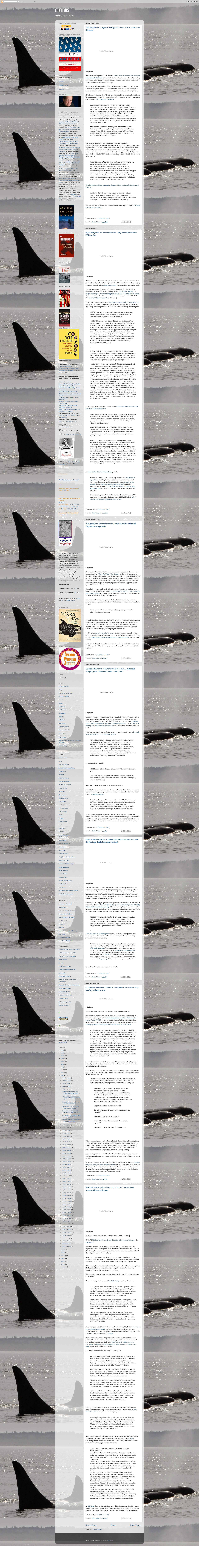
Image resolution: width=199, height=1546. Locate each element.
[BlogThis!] (124, 222)
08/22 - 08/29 (67, 1162)
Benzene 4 (62, 828)
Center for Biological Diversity (68, 931)
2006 (63, 1258)
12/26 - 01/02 (66, 1078)
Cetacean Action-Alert (65, 904)
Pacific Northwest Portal (66, 894)
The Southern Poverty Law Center (69, 950)
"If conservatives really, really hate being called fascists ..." (68, 369)
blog (131, 1439)
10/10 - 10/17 (66, 1142)
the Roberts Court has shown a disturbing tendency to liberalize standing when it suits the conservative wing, (111, 1344)
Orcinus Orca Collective (66, 914)
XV (62, 509)
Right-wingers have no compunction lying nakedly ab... (71, 1097)
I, (80, 413)
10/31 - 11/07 (66, 1133)
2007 (63, 1256)
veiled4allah (62, 840)
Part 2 (73, 462)
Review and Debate (66, 366)
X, (79, 415)
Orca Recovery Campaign (66, 917)
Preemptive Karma (64, 781)
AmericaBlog (63, 746)
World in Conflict (64, 860)
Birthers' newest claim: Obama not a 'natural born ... (71, 1120)
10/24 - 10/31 (66, 1136)
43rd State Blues (63, 808)
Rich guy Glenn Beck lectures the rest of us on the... (71, 1103)
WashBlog (62, 791)
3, (69, 421)
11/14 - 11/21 (66, 1128)
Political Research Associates (67, 953)
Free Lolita (62, 934)
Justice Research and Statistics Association (67, 981)
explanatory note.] (72, 509)
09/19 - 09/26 (67, 1150)
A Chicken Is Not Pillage (66, 864)
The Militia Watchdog (65, 976)
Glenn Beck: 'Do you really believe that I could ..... (70, 1107)
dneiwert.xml (63, 1042)
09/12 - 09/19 (66, 1153)
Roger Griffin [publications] (67, 970)
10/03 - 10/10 (66, 1145)
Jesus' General (63, 758)
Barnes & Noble (63, 86)
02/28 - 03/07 (67, 1224)
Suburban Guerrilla (64, 730)
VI (66, 415)
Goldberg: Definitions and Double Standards (69, 399)
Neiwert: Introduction (65, 382)
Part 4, (61, 464)
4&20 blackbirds (64, 867)
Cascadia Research (64, 938)
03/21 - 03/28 (66, 1218)
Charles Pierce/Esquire (66, 693)
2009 (63, 1250)
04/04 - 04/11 (66, 1213)
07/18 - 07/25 (66, 1173)
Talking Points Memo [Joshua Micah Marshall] (70, 742)
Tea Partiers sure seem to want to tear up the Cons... (71, 1116)
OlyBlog (61, 775)
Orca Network (63, 907)
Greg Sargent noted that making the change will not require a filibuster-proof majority (112, 186)
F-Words (61, 818)
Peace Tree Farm (64, 778)
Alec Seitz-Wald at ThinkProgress (97, 934)
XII (71, 506)
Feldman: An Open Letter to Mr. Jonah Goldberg (68, 403)
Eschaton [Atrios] (64, 696)
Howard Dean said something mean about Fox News (112, 733)
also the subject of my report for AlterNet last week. (113, 1164)
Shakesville (62, 723)
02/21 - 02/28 (66, 1227)
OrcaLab (61, 928)
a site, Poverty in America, (104, 633)
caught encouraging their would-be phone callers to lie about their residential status (113, 295)
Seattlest (61, 825)
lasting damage (102, 959)
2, (67, 421)
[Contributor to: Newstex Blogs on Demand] (64, 1034)
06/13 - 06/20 (67, 1184)
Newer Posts (91, 1525)
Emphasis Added (64, 765)
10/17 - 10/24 (66, 1139)
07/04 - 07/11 (66, 1176)
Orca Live (61, 924)
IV (63, 415)
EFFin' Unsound (63, 854)
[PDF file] (61, 502)
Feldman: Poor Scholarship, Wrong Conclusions (69, 389)
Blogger (110, 1541)
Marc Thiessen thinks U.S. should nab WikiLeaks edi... (71, 1112)
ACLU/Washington (64, 992)
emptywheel (62, 710)
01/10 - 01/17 (66, 1244)
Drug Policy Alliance (65, 988)
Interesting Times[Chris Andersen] (64, 836)
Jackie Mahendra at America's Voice (100, 472)
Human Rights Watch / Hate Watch (69, 985)
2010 (62, 1076)
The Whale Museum (65, 921)
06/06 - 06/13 (67, 1187)
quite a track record (92, 724)
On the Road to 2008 (65, 785)
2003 (63, 1267)
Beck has (135, 721)
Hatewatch (73, 194)
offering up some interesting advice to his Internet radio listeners (108, 1024)
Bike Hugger (62, 887)
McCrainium (62, 795)
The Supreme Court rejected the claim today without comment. (113, 1240)
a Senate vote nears (109, 285)
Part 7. (76, 464)
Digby (60, 690)
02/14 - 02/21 (66, 1229)
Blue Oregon (63, 812)
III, (79, 598)
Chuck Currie (63, 874)
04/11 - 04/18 (66, 1210)
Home (113, 1525)
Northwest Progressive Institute (68, 891)
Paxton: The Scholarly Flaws (67, 384)
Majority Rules (63, 877)
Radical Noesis (63, 822)
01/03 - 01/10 (66, 1246)
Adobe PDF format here (73, 435)
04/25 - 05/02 (67, 1204)
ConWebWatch (63, 998)
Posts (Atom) (97, 1529)
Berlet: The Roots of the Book (68, 392)
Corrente (61, 832)
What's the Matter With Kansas (108, 574)
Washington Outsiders (65, 881)
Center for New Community (67, 956)
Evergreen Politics (64, 844)
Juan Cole (61, 734)
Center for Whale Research (67, 911)
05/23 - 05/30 (67, 1193)
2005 (63, 1261)
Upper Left (62, 847)
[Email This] (122, 222)
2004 (63, 1264)
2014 (62, 1064)
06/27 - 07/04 (67, 1179)
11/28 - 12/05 (66, 1089)
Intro (60, 421)
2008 (63, 1253)
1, (66, 421)
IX (75, 415)
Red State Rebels (64, 805)
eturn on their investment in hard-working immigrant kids (112, 487)
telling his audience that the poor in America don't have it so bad (113, 592)
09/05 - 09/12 (67, 1156)
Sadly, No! (62, 720)
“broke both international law (125, 950)
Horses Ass (62, 771)
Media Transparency (65, 966)
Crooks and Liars (103, 218)
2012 (62, 1070)
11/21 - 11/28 (66, 1125)
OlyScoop (62, 850)
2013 (62, 1067)
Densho (61, 963)
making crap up (97, 794)
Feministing (62, 713)
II (70, 504)
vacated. (110, 1334)
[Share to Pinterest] (130, 222)
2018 (62, 1053)
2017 (62, 1056)
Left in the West (63, 871)
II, (59, 415)
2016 (62, 1059)
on (126, 292)
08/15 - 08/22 (66, 1165)
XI (69, 506)
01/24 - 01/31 (66, 1238)
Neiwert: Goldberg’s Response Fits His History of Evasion (69, 410)
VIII (72, 415)
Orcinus (62, 10)
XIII (74, 506)
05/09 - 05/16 (67, 1198)
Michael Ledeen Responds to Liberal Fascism (70, 395)
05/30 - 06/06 (67, 1190)
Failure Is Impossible (65, 1002)
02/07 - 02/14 (67, 1232)
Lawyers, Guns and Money (67, 768)
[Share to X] (126, 222)
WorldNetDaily (113, 1281)
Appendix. (64, 417)
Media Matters (63, 960)
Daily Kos (61, 700)
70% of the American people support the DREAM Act (113, 498)
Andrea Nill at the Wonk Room (99, 298)
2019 (62, 1050)
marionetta (89, 1242)
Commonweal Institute (65, 995)
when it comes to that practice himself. (112, 724)
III (61, 415)
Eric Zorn (91, 1506)
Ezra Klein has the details (105, 99)
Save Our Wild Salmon (65, 941)
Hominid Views (63, 798)
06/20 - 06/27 (67, 1181)
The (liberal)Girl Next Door (67, 857)
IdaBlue (61, 815)
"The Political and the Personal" (69, 480)
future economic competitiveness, (113, 484)
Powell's (61, 89)
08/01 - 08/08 (67, 1167)
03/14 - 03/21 (66, 1221)
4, (70, 421)
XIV (77, 506)
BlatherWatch (63, 788)
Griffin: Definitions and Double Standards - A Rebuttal (68, 406)
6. (76, 421)
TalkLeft (61, 717)
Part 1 (69, 462)
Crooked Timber (64, 727)
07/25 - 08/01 (66, 1170)
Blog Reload (62, 801)
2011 (62, 1073)
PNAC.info (62, 973)
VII (69, 415)
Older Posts (135, 1525)
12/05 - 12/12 (66, 1086)
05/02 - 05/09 (67, 1201)
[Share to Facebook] (128, 222)
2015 (62, 1061)
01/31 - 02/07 (66, 1235)
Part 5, (65, 464)
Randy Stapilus (63, 884)
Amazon (61, 82)
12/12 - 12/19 (66, 1084)
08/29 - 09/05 (67, 1159)
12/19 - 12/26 (66, 1081)
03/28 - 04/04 (67, 1215)
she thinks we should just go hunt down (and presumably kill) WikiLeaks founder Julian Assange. (113, 906)
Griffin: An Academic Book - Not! (70, 385)
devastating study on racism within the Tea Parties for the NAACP (111, 1019)
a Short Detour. (70, 600)
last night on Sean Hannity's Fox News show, (123, 302)
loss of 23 (108, 955)
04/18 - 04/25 (66, 1207)
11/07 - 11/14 (66, 1131)
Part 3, (78, 462)
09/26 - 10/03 (67, 1148)
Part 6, (69, 464)
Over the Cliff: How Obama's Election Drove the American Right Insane (69, 180)
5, (72, 421)
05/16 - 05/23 (66, 1196)
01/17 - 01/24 (66, 1241)
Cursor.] (64, 515)
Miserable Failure (64, 1005)
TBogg (61, 703)
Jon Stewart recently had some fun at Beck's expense (113, 725)
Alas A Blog (62, 737)
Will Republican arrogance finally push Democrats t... (71, 1092)
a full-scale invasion (97, 948)
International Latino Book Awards (68, 139)
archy (60, 761)
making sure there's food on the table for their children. (110, 637)
